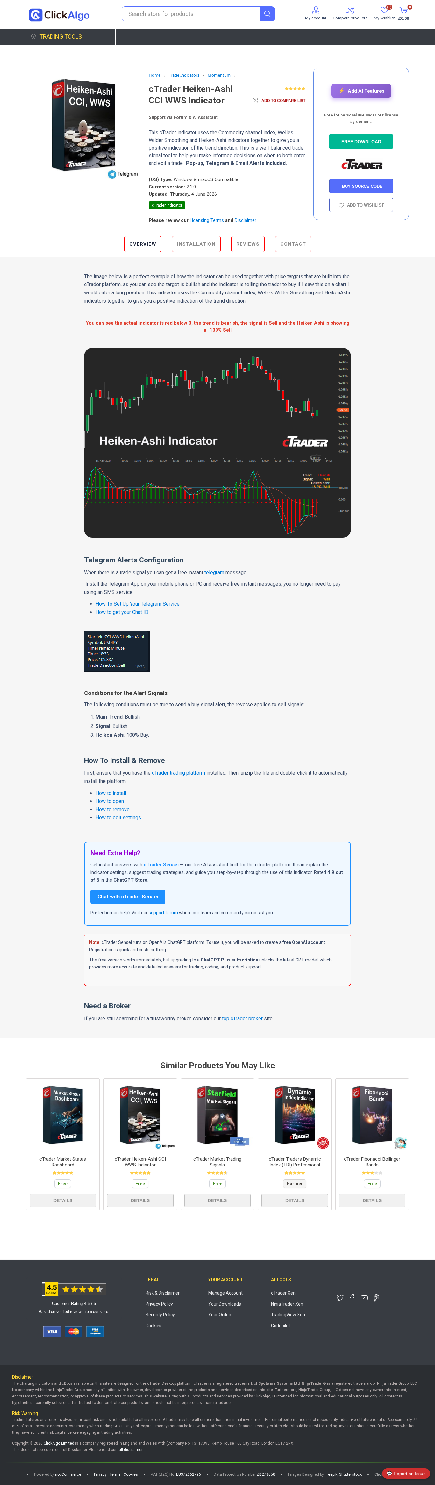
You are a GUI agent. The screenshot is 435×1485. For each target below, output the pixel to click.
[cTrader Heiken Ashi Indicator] (140, 1115)
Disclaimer (245, 220)
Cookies (153, 1325)
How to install (111, 793)
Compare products (350, 18)
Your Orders (220, 1314)
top (225, 1019)
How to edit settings (118, 817)
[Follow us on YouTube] (364, 1298)
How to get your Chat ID (122, 612)
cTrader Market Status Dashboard (62, 1162)
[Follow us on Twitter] (340, 1298)
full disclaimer (130, 1449)
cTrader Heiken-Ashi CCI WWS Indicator (140, 1162)
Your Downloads (224, 1303)
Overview (142, 244)
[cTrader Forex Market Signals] (217, 1115)
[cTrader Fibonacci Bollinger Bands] (372, 1115)
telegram (214, 572)
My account (315, 18)
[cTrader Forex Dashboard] (62, 1115)
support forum (163, 912)
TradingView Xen (288, 1314)
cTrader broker (246, 1019)
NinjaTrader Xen (287, 1303)
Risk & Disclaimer (163, 1293)
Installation (196, 244)
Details (62, 1200)
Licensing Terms (207, 220)
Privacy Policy (159, 1303)
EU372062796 (188, 1474)
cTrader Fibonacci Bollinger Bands (372, 1162)
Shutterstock (350, 1474)
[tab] (142, 244)
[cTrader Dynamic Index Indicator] (294, 1115)
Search (267, 13)
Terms (115, 1474)
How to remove (113, 809)
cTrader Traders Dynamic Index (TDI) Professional (295, 1162)
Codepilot (280, 1325)
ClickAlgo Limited (59, 1443)
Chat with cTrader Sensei (127, 897)
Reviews (248, 244)
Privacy (100, 1474)
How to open (110, 801)
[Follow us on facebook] (352, 1298)
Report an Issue (406, 1473)
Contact (293, 244)
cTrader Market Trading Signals (217, 1162)
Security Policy (160, 1314)
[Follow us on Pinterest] (376, 1298)
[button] (361, 91)
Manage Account (225, 1293)
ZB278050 (266, 1474)
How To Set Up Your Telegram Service (138, 604)
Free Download (361, 141)
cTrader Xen (283, 1293)
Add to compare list (283, 100)
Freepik (331, 1474)
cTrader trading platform (178, 773)
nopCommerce (68, 1474)
